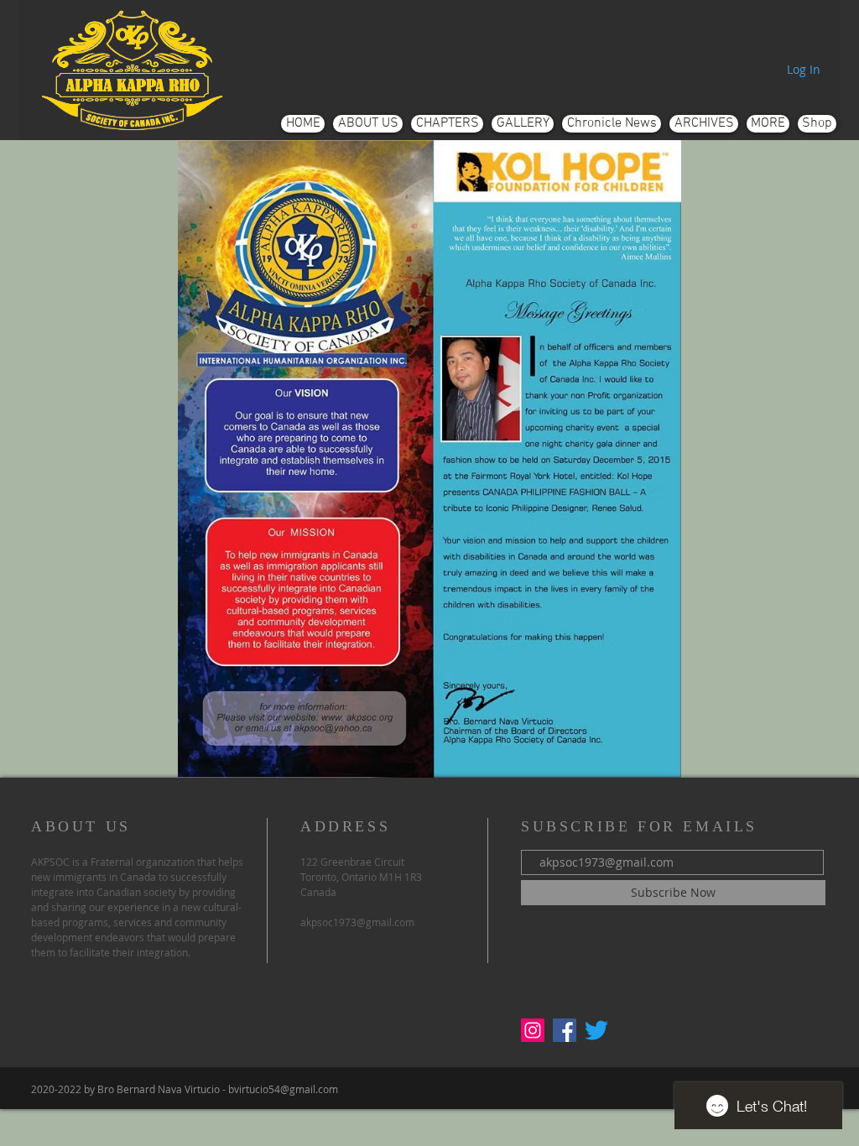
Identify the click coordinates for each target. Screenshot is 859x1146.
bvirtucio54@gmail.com (283, 1089)
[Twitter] (596, 1030)
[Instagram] (532, 1030)
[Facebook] (564, 1030)
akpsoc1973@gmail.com (357, 922)
